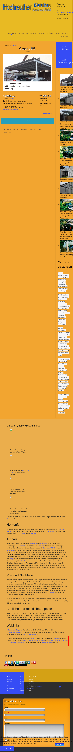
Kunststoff (22, 546)
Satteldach (46, 548)
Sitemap (21, 690)
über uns (9, 679)
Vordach (31, 684)
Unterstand (10, 519)
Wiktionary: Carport (15, 632)
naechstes (47, 114)
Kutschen (22, 533)
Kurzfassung (20, 642)
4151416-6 (30, 634)
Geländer (32, 686)
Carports (13, 45)
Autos (17, 519)
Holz (31, 543)
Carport (33, 638)
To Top (28, 121)
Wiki (20, 688)
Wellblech (24, 561)
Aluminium (43, 543)
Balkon (31, 679)
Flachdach (41, 546)
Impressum (10, 686)
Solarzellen (51, 592)
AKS (35, 634)
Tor (30, 688)
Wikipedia (57, 638)
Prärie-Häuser (50, 531)
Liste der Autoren (46, 642)
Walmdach (53, 548)
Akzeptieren (7, 748)
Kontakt (9, 681)
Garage (11, 558)
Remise (33, 533)
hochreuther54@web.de (65, 12)
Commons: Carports (15, 630)
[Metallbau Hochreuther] (27, 6)
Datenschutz (10, 688)
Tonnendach (10, 550)
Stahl (35, 543)
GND (24, 634)
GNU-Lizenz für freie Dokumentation (33, 640)
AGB (8, 690)
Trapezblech (32, 561)
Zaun (30, 690)
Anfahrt (9, 684)
